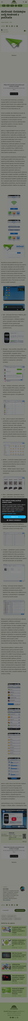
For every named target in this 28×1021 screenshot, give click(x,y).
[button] (14, 513)
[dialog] (14, 510)
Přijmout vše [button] (14, 517)
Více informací (18, 511)
